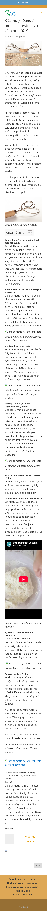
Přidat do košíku (29, 839)
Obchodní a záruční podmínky (22, 883)
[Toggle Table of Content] (28, 232)
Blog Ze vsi (20, 36)
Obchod (16, 894)
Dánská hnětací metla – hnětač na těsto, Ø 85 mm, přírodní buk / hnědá (21, 775)
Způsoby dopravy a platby (22, 879)
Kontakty (28, 894)
